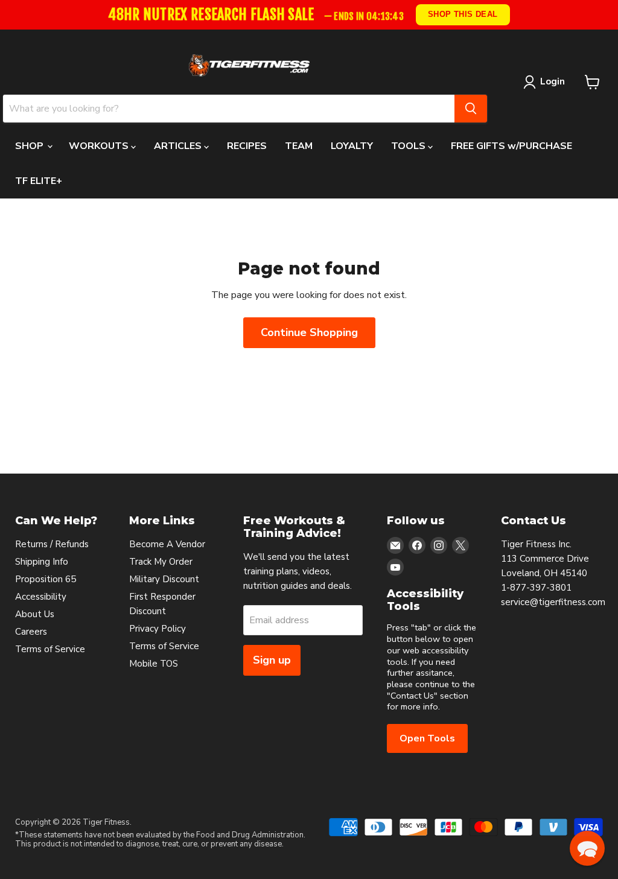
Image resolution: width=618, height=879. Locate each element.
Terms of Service (50, 649)
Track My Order (161, 562)
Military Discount (164, 579)
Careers (31, 632)
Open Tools (427, 738)
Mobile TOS (153, 664)
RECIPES (247, 146)
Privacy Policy (157, 629)
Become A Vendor (167, 544)
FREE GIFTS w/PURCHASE (511, 146)
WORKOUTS (100, 146)
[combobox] (228, 108)
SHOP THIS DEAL (463, 14)
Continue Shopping (309, 332)
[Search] (470, 108)
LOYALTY (352, 146)
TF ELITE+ (38, 181)
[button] (587, 848)
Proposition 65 (45, 579)
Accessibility (40, 597)
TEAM (299, 146)
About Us (34, 614)
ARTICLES (179, 146)
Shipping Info (41, 562)
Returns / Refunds (52, 544)
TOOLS (409, 146)
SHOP (30, 146)
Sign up (272, 660)
